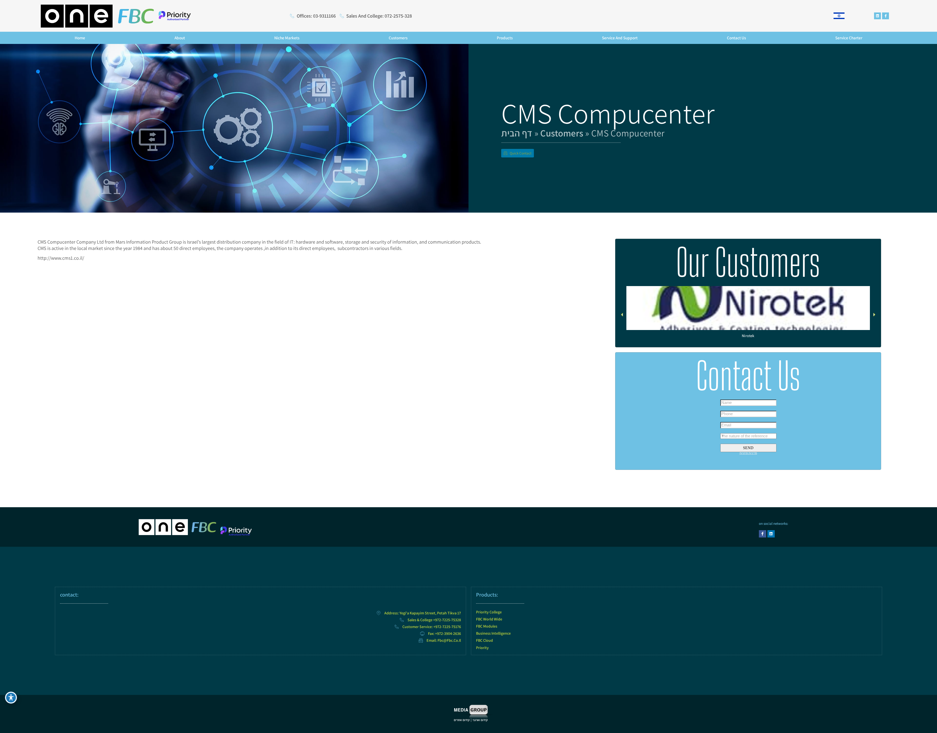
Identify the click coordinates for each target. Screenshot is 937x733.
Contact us (736, 38)
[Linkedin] (877, 15)
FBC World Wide (489, 619)
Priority (482, 647)
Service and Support (620, 38)
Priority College (489, 612)
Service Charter (848, 38)
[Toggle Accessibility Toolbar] (11, 697)
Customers (398, 38)
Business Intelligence (493, 633)
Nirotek (748, 335)
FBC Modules (486, 626)
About (179, 38)
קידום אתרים (461, 720)
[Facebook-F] (885, 15)
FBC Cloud (484, 640)
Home (80, 38)
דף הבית (516, 133)
